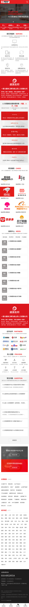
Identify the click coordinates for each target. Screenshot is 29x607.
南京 (26, 524)
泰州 (13, 530)
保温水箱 (10, 484)
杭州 (21, 530)
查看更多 (14, 440)
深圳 (13, 552)
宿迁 (17, 530)
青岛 (2, 540)
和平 (17, 515)
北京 (2, 515)
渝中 (6, 558)
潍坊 (21, 540)
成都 (27, 558)
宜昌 (6, 549)
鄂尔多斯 (7, 521)
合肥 (24, 533)
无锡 (2, 527)
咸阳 (17, 561)
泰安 (2, 543)
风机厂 (12, 487)
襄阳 (10, 549)
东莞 (13, 555)
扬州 (6, 530)
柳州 (24, 555)
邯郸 (6, 518)
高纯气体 (12, 490)
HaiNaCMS (8, 600)
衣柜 (9, 502)
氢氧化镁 (10, 496)
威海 (6, 543)
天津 (13, 515)
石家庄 (25, 515)
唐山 (2, 518)
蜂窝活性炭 (23, 499)
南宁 (21, 555)
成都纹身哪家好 (5, 490)
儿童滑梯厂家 (23, 496)
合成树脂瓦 (4, 496)
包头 (2, 521)
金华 (17, 533)
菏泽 (2, 546)
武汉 (2, 549)
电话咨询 (25, 606)
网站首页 (3, 606)
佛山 (21, 552)
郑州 (6, 546)
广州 (10, 552)
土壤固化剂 (4, 502)
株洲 (17, 549)
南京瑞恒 (22, 502)
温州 (2, 533)
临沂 (13, 543)
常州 (10, 527)
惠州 (10, 555)
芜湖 (2, 536)
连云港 (21, 527)
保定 (10, 518)
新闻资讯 (18, 606)
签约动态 (5, 237)
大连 (15, 521)
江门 (24, 552)
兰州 (24, 561)
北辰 (21, 515)
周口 (24, 546)
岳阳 (24, 549)
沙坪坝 (15, 558)
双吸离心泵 (20, 493)
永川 (23, 558)
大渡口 (10, 558)
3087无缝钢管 (15, 502)
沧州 (13, 518)
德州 (17, 543)
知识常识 (11, 237)
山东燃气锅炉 (24, 487)
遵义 (6, 561)
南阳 (21, 546)
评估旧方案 (14, 454)
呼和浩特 (25, 518)
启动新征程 (14, 467)
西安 (2, 524)
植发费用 (17, 487)
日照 (10, 543)
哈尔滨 (6, 524)
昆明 (10, 561)
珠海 (17, 552)
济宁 (24, 540)
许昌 (17, 546)
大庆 (11, 524)
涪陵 (2, 558)
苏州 (13, 527)
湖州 (10, 533)
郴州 (6, 552)
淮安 (26, 527)
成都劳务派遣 (12, 493)
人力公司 (9, 505)
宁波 (24, 530)
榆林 (21, 561)
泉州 (13, 536)
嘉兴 (6, 533)
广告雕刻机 (16, 499)
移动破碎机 (19, 490)
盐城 (2, 530)
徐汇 (18, 524)
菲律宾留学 (4, 499)
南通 (17, 527)
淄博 (6, 540)
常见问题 (18, 237)
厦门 (10, 536)
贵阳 (2, 561)
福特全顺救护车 (5, 487)
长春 (27, 521)
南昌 (21, 536)
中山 (19, 521)
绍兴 (13, 533)
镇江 (10, 530)
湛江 (2, 555)
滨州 (24, 543)
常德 (2, 552)
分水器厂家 (4, 484)
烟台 (17, 540)
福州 (6, 536)
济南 (24, 536)
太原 (21, 518)
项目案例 (11, 606)
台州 (21, 533)
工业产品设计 (17, 484)
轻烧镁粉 (10, 499)
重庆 (6, 515)
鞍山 (23, 521)
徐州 (6, 527)
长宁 (22, 524)
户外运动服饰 (4, 493)
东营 (13, 540)
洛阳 (10, 546)
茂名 (6, 555)
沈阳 (12, 521)
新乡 (13, 546)
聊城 (21, 543)
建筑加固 (16, 496)
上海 (10, 515)
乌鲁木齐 (3, 564)
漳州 (17, 536)
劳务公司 (3, 505)
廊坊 (17, 518)
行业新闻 (24, 237)
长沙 (13, 549)
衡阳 (21, 549)
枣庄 (10, 540)
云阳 (19, 558)
